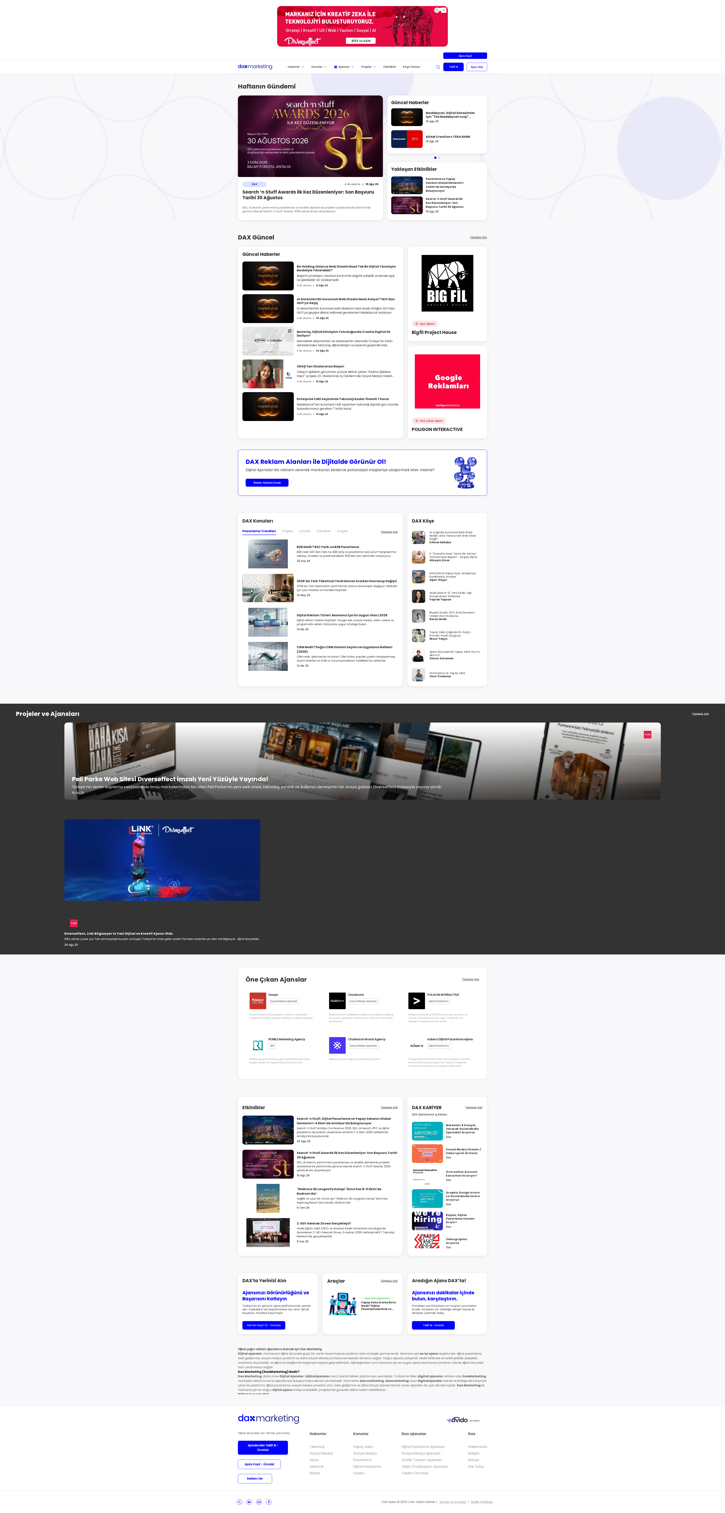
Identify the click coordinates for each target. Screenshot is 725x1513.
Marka (315, 1473)
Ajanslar (344, 67)
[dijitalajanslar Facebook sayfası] (268, 1502)
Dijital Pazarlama (367, 1466)
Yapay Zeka (363, 1446)
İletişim (474, 1453)
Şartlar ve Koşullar (453, 1502)
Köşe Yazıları (411, 67)
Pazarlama (362, 1460)
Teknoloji (317, 1446)
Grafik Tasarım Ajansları (422, 1460)
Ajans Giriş (477, 66)
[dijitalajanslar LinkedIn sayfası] (249, 1502)
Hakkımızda (477, 1446)
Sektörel (316, 1466)
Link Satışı (476, 1466)
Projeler (366, 67)
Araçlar (342, 531)
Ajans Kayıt (465, 55)
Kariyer (474, 1460)
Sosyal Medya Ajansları (421, 1453)
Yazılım (359, 1473)
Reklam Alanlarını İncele (267, 482)
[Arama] (438, 67)
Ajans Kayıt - (259, 1464)
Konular (317, 67)
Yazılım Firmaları (415, 1473)
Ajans (314, 1460)
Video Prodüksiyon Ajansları (425, 1466)
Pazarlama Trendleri (259, 531)
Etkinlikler (389, 67)
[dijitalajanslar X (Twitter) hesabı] (239, 1502)
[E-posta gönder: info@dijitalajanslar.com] (259, 1502)
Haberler (294, 67)
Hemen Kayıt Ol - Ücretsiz (264, 1325)
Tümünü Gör (478, 237)
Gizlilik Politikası (481, 1502)
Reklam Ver (255, 1478)
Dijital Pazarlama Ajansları (423, 1446)
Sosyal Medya (321, 1453)
